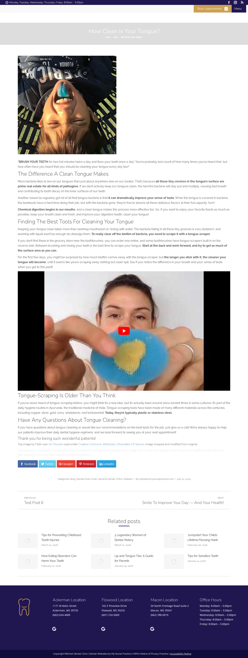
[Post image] (28, 541)
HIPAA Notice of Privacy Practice (150, 653)
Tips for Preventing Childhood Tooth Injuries (61, 537)
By (155, 479)
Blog (73, 479)
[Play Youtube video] (124, 331)
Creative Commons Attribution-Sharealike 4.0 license (111, 444)
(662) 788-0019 (159, 615)
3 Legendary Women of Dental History (130, 537)
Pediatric (128, 479)
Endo (94, 479)
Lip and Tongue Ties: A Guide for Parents (134, 558)
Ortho (119, 479)
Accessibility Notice (180, 653)
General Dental (106, 479)
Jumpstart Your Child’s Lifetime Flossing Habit (203, 537)
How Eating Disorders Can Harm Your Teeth (58, 558)
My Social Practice (121, 653)
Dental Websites (98, 653)
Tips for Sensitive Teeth (203, 556)
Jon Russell (55, 444)
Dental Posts (83, 479)
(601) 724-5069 (110, 615)
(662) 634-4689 (61, 615)
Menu (238, 9)
